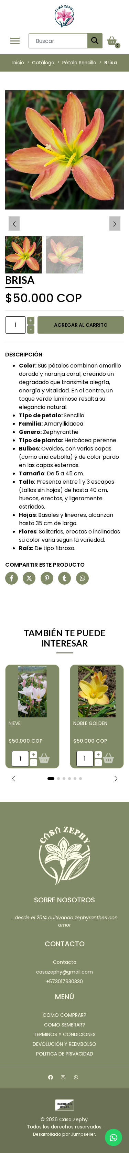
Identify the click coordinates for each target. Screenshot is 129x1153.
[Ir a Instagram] (64, 1078)
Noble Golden (90, 723)
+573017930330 (64, 981)
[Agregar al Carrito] (44, 759)
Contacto (64, 962)
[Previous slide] (14, 224)
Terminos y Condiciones (65, 1034)
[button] (13, 778)
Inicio (18, 62)
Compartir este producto (45, 565)
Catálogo (43, 62)
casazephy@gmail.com (64, 971)
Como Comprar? (64, 1015)
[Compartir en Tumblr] (64, 579)
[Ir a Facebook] (51, 1078)
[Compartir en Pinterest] (47, 579)
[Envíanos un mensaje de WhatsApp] (113, 1137)
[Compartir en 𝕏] (29, 579)
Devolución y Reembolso (64, 1044)
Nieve (15, 723)
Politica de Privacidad (64, 1053)
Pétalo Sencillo (79, 62)
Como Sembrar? (64, 1024)
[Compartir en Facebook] (11, 579)
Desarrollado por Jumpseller (64, 1134)
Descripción (23, 355)
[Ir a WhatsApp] (77, 1078)
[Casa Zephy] (64, 16)
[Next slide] (114, 224)
